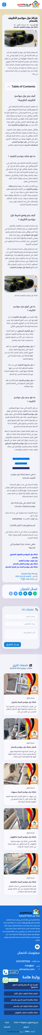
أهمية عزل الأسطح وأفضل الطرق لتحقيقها (25, 986)
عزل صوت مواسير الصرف (28, 561)
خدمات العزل (30, 579)
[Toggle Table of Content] (8, 86)
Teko (27, 1031)
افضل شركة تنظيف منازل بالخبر (26, 993)
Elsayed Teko (26, 574)
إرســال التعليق (12, 644)
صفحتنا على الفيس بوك (21, 459)
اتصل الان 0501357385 (21, 468)
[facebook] (37, 946)
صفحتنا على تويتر (21, 463)
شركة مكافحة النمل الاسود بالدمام (24, 1000)
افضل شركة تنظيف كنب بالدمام (25, 1006)
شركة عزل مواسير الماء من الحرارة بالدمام (21, 567)
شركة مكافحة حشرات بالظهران (26, 1013)
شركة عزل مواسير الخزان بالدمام (25, 564)
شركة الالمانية (7, 1024)
